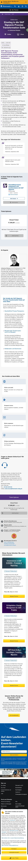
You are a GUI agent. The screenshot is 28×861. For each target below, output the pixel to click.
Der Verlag (3, 785)
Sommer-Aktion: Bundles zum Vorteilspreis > (10, 2)
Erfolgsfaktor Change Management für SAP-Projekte (14, 607)
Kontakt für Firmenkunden (9, 543)
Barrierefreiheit (18, 787)
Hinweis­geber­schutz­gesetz (21, 794)
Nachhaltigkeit (18, 789)
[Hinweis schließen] (26, 2)
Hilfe (16, 801)
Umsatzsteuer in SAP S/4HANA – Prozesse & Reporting (14, 563)
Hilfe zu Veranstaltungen (9, 542)
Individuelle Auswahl (14, 852)
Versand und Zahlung (5, 801)
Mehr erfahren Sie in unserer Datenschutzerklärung (13, 838)
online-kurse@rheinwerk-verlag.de (13, 488)
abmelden (10, 762)
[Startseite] (6, 6)
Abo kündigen (18, 804)
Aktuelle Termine (14, 596)
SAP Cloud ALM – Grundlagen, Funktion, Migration (14, 652)
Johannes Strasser (14, 194)
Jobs (2, 793)
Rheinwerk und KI (19, 785)
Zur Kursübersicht (14, 715)
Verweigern (4, 832)
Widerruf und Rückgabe (6, 804)
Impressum (17, 792)
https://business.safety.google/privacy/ (10, 845)
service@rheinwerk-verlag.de (10, 545)
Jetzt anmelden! (14, 755)
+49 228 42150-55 (7, 487)
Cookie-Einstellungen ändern (19, 806)
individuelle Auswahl (13, 830)
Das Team (3, 787)
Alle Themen (15, 10)
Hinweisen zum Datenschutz (21, 763)
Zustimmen (12, 820)
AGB (2, 808)
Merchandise (4, 806)
